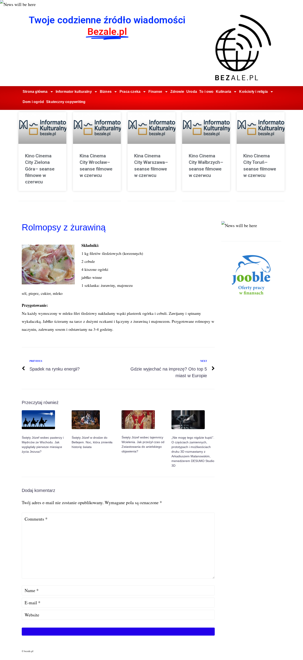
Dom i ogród (33, 102)
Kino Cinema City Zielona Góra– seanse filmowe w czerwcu (40, 169)
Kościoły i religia (253, 91)
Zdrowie (177, 91)
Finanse (155, 91)
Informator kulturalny (74, 91)
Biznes (106, 91)
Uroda (191, 91)
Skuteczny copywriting (65, 102)
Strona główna (35, 91)
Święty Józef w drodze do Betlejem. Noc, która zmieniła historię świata (92, 442)
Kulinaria (223, 91)
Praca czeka (130, 91)
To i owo (206, 91)
